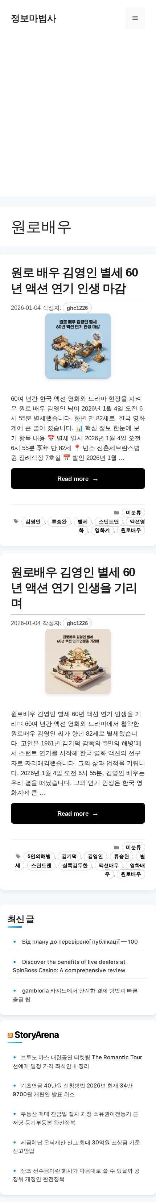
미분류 (133, 512)
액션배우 (109, 865)
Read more (73, 478)
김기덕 (69, 856)
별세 (83, 521)
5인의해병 (39, 856)
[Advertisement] (78, 118)
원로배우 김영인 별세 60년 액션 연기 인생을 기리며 (74, 587)
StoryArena (37, 1034)
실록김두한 (75, 865)
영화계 (102, 530)
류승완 (59, 521)
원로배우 (131, 530)
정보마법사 (33, 18)
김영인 (33, 521)
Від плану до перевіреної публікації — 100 (80, 941)
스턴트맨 (109, 521)
